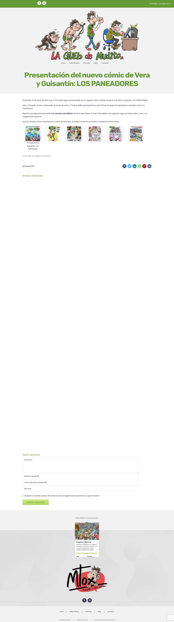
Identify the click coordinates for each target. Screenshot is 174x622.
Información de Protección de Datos (104, 620)
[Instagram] (90, 600)
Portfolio (88, 612)
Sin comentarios (46, 156)
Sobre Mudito (74, 612)
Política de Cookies (82, 620)
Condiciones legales (65, 620)
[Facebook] (84, 600)
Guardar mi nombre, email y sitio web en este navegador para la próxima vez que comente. (62, 496)
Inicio (61, 612)
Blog (99, 612)
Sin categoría (36, 156)
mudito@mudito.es (164, 4)
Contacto (110, 612)
